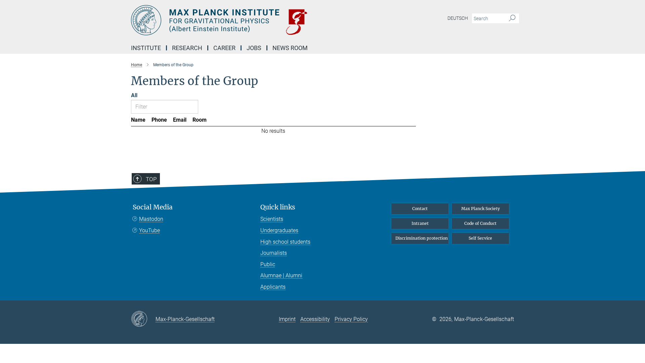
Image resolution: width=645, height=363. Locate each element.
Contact (420, 208)
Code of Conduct (480, 223)
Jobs (254, 47)
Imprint (287, 319)
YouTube (149, 230)
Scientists (271, 219)
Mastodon (151, 219)
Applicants (273, 287)
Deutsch (457, 18)
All (134, 95)
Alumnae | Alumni (281, 275)
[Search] (512, 18)
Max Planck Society (480, 208)
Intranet (420, 223)
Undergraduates (279, 230)
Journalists (273, 253)
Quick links (277, 207)
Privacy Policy (351, 319)
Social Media (153, 207)
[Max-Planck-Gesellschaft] (143, 319)
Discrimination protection (421, 238)
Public (267, 264)
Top (151, 179)
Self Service (480, 238)
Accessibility (315, 319)
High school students (285, 242)
